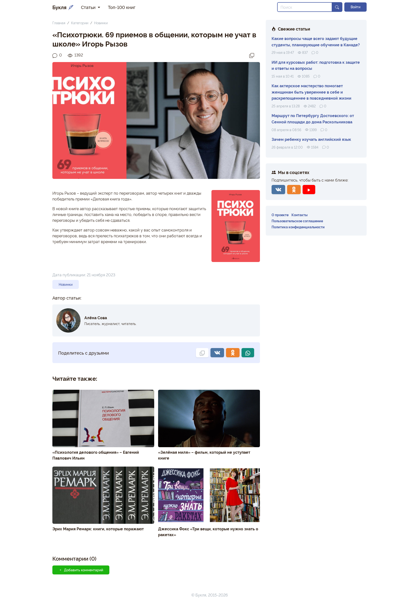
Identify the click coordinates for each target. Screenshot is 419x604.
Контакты (299, 214)
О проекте (280, 214)
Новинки (101, 22)
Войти (355, 6)
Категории (79, 22)
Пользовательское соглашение (297, 220)
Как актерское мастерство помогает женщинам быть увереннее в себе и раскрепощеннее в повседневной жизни (311, 92)
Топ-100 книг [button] (121, 7)
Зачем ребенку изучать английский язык (311, 139)
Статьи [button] (89, 7)
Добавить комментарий (83, 569)
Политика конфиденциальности (298, 226)
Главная (58, 22)
